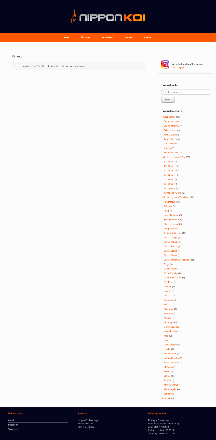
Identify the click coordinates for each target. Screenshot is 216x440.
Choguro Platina (171, 228)
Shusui (167, 375)
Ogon (166, 340)
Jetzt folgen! (178, 67)
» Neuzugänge (168, 116)
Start (66, 37)
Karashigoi (169, 299)
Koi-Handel (107, 37)
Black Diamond (171, 223)
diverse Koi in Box (173, 232)
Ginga (166, 264)
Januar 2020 (170, 134)
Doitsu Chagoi (170, 237)
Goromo (167, 286)
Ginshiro (168, 282)
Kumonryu (169, 322)
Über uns (85, 37)
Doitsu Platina (170, 246)
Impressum (13, 424)
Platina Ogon (170, 353)
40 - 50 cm (169, 166)
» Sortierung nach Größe (173, 157)
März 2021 (169, 143)
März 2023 (169, 148)
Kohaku (167, 317)
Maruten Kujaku (171, 326)
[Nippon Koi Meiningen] (108, 16)
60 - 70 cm (169, 174)
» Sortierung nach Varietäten (175, 197)
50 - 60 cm (169, 170)
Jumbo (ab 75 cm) (172, 192)
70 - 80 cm (169, 179)
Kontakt (148, 37)
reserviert (166, 398)
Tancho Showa (171, 384)
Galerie (128, 37)
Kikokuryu (168, 308)
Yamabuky (169, 393)
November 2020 (171, 152)
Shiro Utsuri (169, 366)
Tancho (167, 380)
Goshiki (167, 291)
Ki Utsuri (168, 304)
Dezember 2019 (171, 125)
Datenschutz (14, 429)
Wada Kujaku (170, 389)
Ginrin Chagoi (170, 268)
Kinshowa (168, 313)
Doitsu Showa (170, 255)
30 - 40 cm (169, 161)
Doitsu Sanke (170, 250)
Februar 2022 (170, 130)
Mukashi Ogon (171, 331)
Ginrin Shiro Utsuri (173, 277)
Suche (168, 99)
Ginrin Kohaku (171, 273)
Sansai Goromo (171, 362)
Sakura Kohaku (171, 357)
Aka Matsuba (170, 201)
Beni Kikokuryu (171, 215)
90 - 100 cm (169, 188)
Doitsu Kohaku (171, 241)
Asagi (166, 210)
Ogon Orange (170, 344)
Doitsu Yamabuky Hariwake (177, 259)
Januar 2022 (170, 139)
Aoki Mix (168, 206)
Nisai (166, 335)
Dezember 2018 (171, 121)
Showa (167, 371)
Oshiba (167, 349)
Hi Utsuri (168, 295)
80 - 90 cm (169, 183)
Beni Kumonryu (171, 219)
